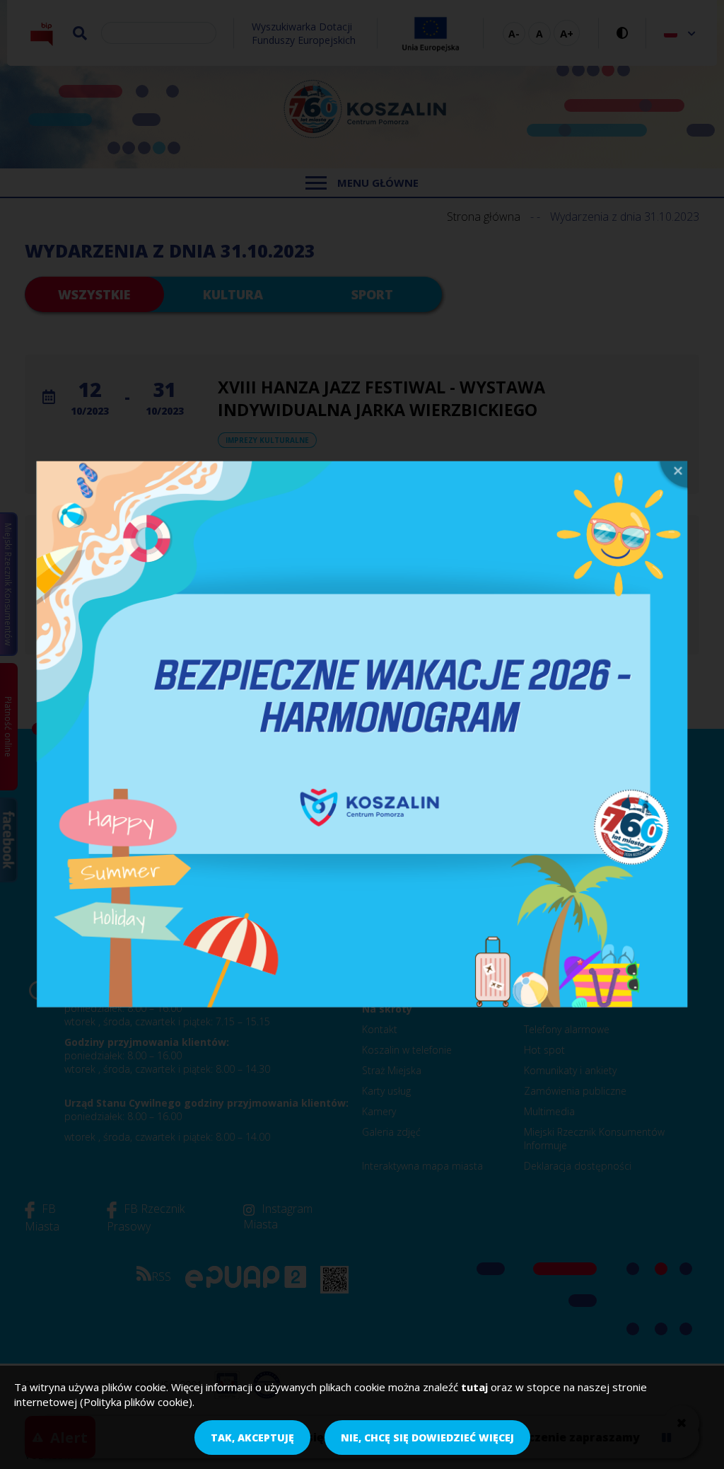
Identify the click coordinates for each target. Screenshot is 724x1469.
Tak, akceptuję (252, 1437)
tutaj (474, 1387)
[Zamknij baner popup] (671, 476)
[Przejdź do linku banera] (362, 734)
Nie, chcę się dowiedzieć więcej (427, 1437)
